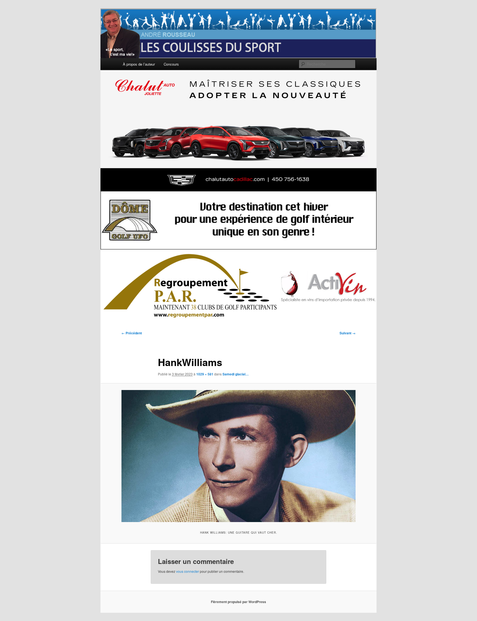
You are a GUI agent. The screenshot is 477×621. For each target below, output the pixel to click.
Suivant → (348, 332)
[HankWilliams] (238, 456)
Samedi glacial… (235, 374)
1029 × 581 (204, 374)
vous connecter (187, 571)
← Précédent (131, 332)
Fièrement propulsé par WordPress (238, 601)
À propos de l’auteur (139, 64)
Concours (171, 64)
